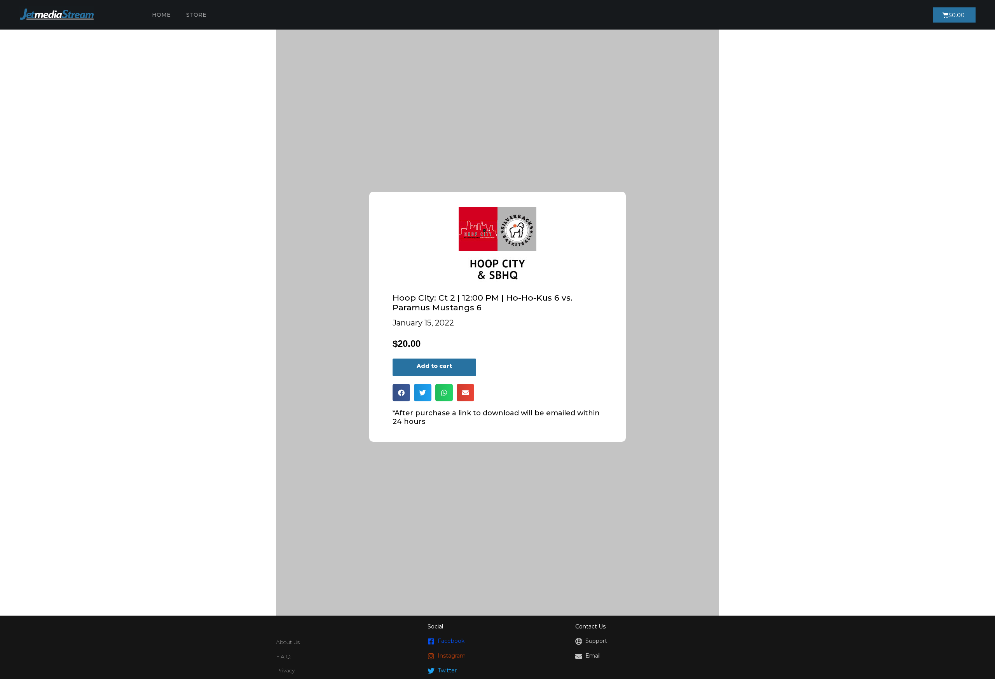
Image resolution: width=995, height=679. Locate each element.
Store (196, 14)
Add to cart (434, 365)
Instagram (452, 655)
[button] (401, 392)
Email (592, 655)
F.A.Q (283, 656)
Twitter (447, 670)
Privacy (285, 670)
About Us (288, 642)
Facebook (451, 640)
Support (596, 640)
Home (161, 14)
